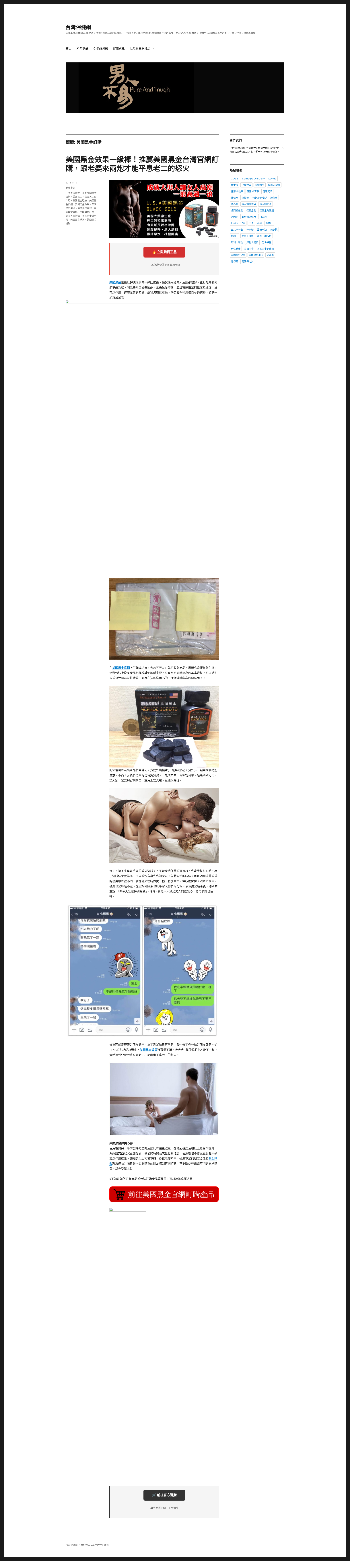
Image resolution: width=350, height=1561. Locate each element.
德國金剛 (251, 210)
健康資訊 (119, 48)
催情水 (234, 197)
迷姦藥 (270, 255)
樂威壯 (269, 223)
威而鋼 (234, 204)
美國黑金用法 (256, 255)
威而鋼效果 (237, 210)
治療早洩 (262, 229)
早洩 (251, 223)
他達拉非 (246, 184)
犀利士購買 (252, 242)
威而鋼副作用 (249, 204)
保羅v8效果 (237, 191)
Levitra (272, 178)
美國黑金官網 (238, 255)
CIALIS (235, 178)
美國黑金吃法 (80, 200)
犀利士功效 (237, 242)
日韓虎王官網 (238, 223)
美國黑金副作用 (265, 248)
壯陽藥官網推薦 (140, 48)
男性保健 (266, 242)
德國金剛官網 (267, 210)
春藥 (259, 223)
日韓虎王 (264, 216)
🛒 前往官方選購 (164, 1495)
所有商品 (82, 48)
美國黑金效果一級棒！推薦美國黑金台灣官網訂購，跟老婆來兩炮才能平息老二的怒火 (142, 164)
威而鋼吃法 (265, 204)
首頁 (68, 48)
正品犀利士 (237, 229)
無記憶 (273, 229)
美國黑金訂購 (87, 211)
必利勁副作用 (249, 216)
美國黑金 (77, 196)
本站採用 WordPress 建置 (95, 1545)
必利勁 (234, 216)
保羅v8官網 (274, 184)
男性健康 (235, 248)
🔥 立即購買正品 (164, 252)
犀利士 (234, 235)
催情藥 (245, 197)
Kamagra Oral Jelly (253, 178)
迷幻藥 (234, 261)
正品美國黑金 (73, 192)
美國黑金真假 (84, 208)
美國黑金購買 (77, 219)
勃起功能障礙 (259, 197)
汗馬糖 (250, 229)
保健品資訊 (100, 48)
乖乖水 (234, 184)
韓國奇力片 (248, 261)
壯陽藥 (273, 197)
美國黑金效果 (82, 204)
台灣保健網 (78, 27)
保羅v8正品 (253, 191)
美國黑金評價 (73, 215)
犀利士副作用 (264, 235)
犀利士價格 (248, 235)
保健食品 (259, 184)
